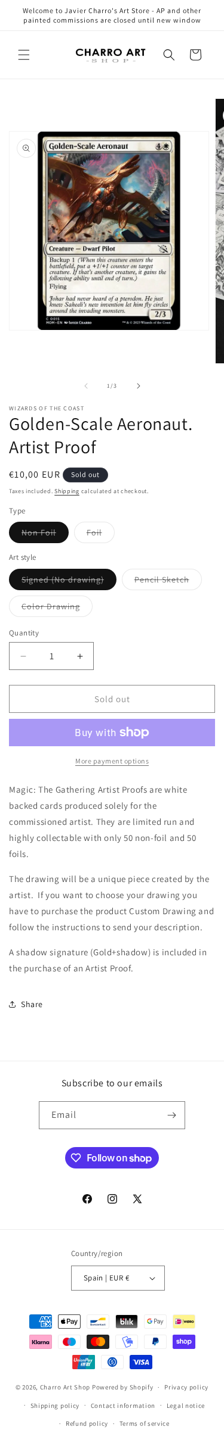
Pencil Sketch (168, 582)
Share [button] (32, 1004)
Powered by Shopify (123, 1387)
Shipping (66, 491)
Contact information (123, 1405)
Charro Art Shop (65, 1387)
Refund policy (87, 1423)
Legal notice (186, 1405)
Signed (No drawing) (69, 582)
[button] (24, 55)
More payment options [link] (112, 760)
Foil (101, 534)
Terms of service (144, 1423)
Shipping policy (55, 1405)
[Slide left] (86, 386)
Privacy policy (186, 1387)
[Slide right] (138, 386)
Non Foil (45, 534)
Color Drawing (57, 608)
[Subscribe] (171, 1115)
